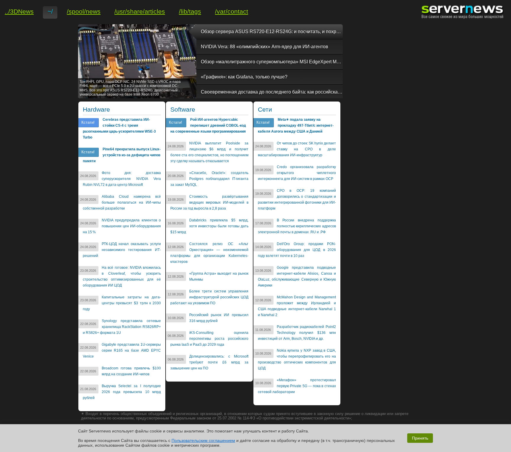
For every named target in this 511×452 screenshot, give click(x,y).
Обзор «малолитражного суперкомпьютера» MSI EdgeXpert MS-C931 (272, 61)
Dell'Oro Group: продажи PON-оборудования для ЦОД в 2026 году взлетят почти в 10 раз (297, 250)
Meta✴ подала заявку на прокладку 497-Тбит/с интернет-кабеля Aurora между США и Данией (296, 125)
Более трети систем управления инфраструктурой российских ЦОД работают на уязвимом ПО (209, 297)
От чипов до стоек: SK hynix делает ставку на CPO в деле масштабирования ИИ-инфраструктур (297, 149)
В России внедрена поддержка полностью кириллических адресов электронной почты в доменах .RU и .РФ (297, 226)
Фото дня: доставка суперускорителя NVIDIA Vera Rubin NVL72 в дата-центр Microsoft (122, 179)
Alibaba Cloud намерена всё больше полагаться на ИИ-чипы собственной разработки (122, 202)
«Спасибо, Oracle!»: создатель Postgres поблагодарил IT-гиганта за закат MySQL (209, 179)
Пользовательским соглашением (203, 440)
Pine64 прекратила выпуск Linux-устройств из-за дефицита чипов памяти (122, 155)
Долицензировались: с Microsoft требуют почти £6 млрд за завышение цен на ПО (209, 362)
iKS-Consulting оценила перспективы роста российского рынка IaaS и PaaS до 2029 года (209, 339)
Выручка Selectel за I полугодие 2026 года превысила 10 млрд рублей (122, 392)
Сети (265, 109)
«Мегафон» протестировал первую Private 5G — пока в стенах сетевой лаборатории (297, 386)
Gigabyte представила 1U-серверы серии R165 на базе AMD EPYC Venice (122, 350)
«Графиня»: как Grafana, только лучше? (244, 76)
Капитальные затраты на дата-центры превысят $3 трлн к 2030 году (122, 303)
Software (182, 109)
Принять (420, 438)
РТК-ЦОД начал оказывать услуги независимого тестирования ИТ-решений (122, 250)
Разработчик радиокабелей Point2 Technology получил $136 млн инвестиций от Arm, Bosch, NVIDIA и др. (297, 333)
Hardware (96, 109)
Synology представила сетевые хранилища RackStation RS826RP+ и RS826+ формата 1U (122, 327)
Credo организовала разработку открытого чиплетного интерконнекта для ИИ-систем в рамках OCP (297, 173)
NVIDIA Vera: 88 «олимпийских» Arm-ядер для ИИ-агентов (264, 46)
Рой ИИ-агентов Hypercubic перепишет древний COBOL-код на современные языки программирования (208, 125)
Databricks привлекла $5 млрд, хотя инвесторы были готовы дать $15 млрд (209, 226)
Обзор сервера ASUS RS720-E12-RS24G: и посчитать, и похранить (272, 31)
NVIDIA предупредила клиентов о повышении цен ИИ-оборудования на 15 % (122, 226)
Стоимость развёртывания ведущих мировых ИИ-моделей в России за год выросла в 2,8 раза (209, 202)
